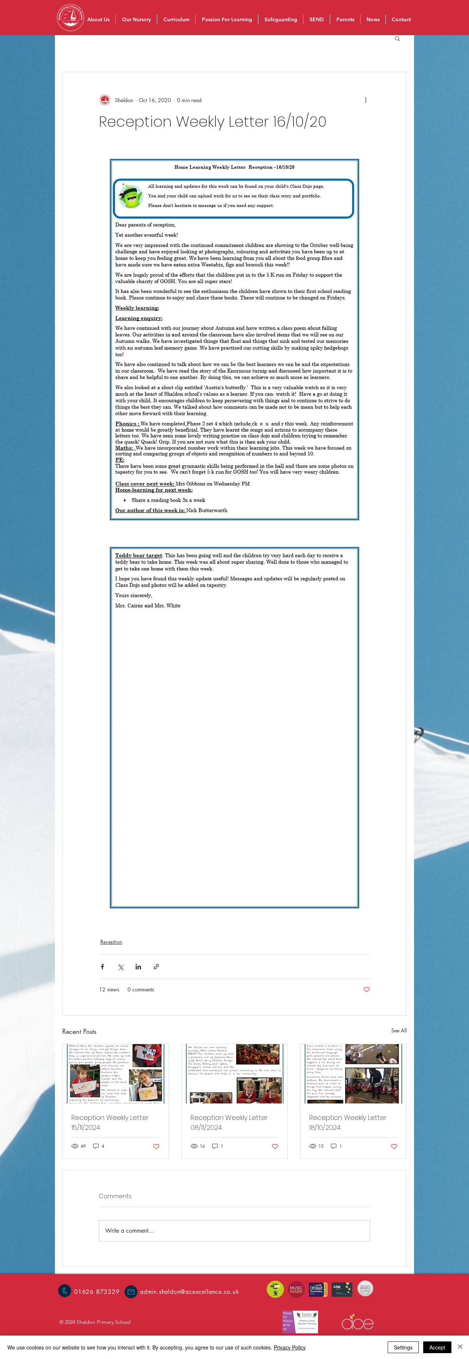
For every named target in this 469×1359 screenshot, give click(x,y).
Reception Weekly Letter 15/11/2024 (110, 1122)
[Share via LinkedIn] (138, 966)
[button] (397, 38)
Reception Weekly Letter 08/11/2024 (229, 1122)
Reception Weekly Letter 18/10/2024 (348, 1122)
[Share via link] (156, 966)
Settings (403, 1347)
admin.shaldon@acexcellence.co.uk (189, 1292)
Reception (111, 941)
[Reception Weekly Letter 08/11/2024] (235, 1073)
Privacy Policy (290, 1347)
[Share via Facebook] (102, 966)
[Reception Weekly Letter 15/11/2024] (116, 1073)
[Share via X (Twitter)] (120, 966)
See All (399, 1030)
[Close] (460, 1347)
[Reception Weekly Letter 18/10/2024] (353, 1073)
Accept (437, 1347)
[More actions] (365, 100)
